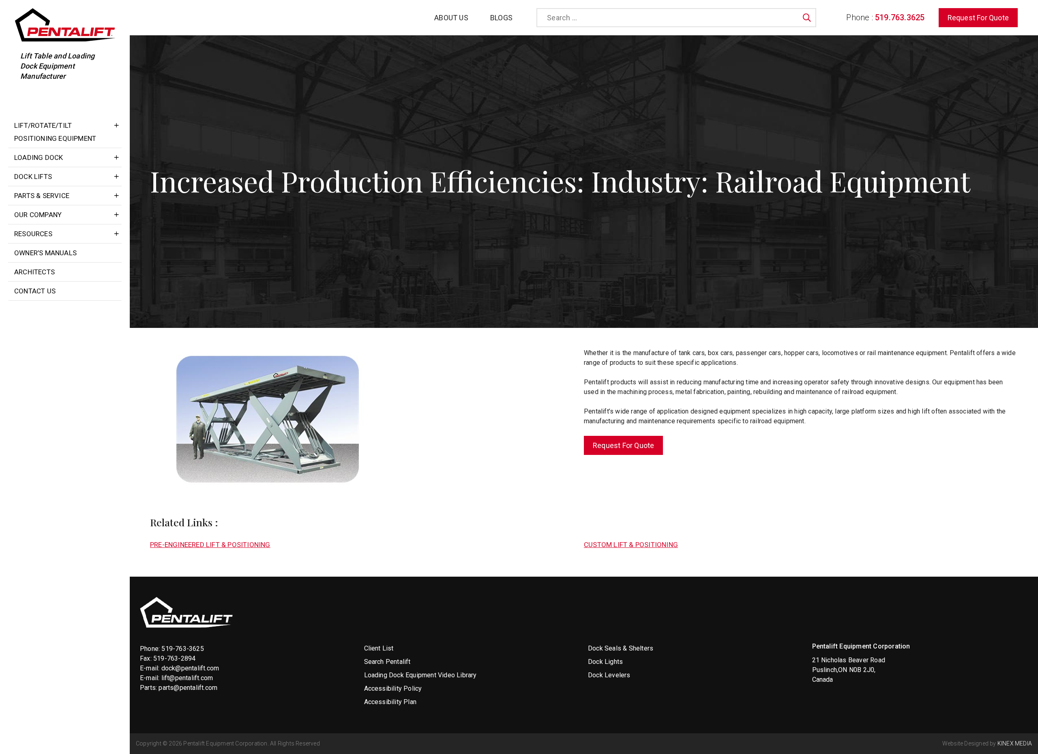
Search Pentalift (387, 662)
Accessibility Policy (393, 688)
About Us (451, 17)
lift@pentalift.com (187, 678)
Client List (379, 648)
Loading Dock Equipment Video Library (420, 675)
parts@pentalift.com (188, 688)
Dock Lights (605, 662)
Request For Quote (978, 17)
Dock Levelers (609, 675)
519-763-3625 (182, 649)
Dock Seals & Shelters (620, 648)
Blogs (501, 17)
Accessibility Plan (390, 702)
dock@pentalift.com (190, 668)
